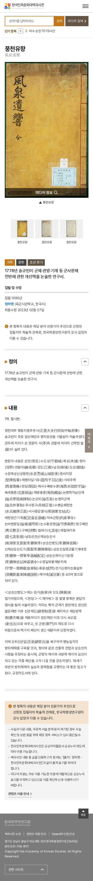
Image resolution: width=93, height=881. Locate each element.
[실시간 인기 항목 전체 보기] (20, 30)
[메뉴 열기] (85, 6)
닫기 (84, 361)
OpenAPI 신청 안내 (63, 834)
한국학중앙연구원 (17, 823)
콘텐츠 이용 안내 (18, 794)
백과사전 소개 (13, 834)
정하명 (9, 304)
